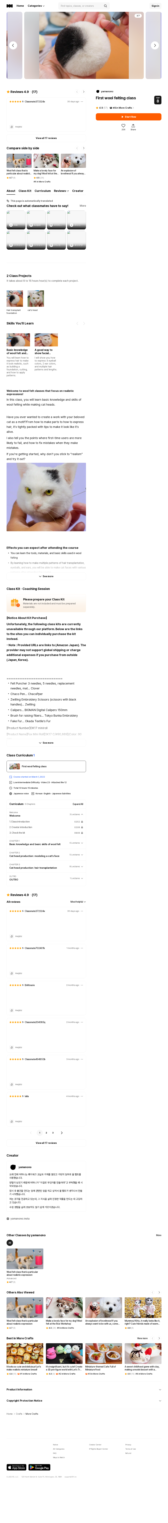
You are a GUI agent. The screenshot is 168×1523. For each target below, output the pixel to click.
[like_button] (11, 127)
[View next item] (84, 323)
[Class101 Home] (10, 5)
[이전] (31, 1133)
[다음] (62, 1133)
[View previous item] (77, 323)
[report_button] (82, 101)
